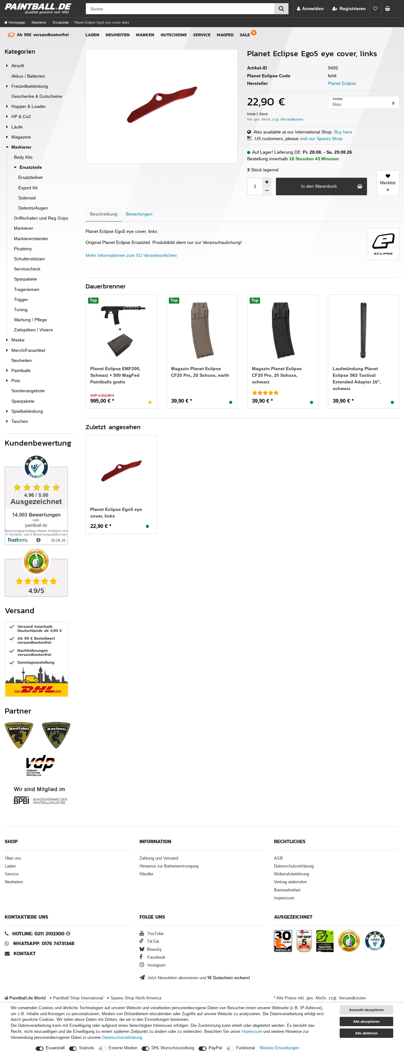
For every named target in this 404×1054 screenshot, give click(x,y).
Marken (145, 35)
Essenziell (55, 1048)
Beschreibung (103, 213)
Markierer (38, 22)
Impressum (284, 898)
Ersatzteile (60, 22)
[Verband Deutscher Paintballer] (40, 765)
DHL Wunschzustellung (173, 1048)
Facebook (155, 957)
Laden (92, 35)
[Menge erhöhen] (266, 182)
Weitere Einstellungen (279, 1048)
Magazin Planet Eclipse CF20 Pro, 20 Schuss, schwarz (277, 375)
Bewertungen (139, 213)
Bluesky (154, 949)
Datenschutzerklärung (294, 866)
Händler (146, 874)
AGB (278, 858)
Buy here (343, 131)
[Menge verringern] (266, 191)
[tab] (104, 214)
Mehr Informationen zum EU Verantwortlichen (131, 255)
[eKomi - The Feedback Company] (349, 942)
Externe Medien (123, 1048)
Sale (245, 35)
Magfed (225, 35)
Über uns (13, 858)
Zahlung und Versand (159, 858)
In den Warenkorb (319, 186)
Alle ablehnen (366, 1033)
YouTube (154, 934)
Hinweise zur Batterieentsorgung (169, 866)
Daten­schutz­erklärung (122, 1037)
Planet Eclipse (342, 83)
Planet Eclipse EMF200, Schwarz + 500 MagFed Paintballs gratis (115, 375)
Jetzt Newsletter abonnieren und (198, 978)
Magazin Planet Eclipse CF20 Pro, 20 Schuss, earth (200, 372)
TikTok (152, 941)
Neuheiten (118, 35)
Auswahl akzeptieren (366, 1010)
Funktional (245, 1048)
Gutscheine (174, 35)
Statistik (86, 1048)
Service (202, 35)
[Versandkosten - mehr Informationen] (291, 119)
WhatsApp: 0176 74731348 (43, 943)
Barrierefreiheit (287, 890)
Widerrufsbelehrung (291, 874)
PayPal (215, 1048)
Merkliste (387, 186)
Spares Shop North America (135, 998)
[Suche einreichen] (281, 8)
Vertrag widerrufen (290, 882)
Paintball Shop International (77, 998)
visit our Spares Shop (321, 138)
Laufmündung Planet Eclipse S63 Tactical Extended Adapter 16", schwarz (357, 378)
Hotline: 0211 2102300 (38, 933)
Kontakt (25, 953)
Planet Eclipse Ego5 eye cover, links (116, 512)
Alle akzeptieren (366, 1021)
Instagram (156, 965)
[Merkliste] (375, 8)
